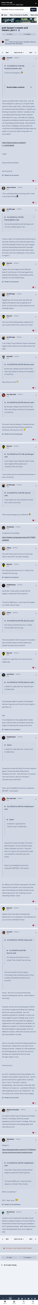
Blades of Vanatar (13, 1110)
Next (30, 52)
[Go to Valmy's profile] (3, 548)
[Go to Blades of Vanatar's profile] (3, 1110)
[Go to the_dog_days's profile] (3, 395)
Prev (7, 52)
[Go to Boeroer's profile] (3, 264)
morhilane (10, 674)
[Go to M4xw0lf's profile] (3, 357)
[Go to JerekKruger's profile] (3, 210)
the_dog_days (11, 394)
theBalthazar (11, 585)
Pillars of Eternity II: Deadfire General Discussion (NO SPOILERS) (20, 43)
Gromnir (10, 58)
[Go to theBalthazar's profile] (3, 585)
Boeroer (9, 263)
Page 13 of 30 (18, 52)
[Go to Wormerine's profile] (3, 1213)
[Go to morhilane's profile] (3, 675)
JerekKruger (11, 209)
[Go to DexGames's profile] (3, 528)
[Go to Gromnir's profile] (3, 58)
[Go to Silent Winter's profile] (3, 188)
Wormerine (11, 1212)
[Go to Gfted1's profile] (3, 42)
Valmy (9, 548)
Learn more (3, 3)
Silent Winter (11, 187)
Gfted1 (7, 40)
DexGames (10, 527)
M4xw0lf (10, 356)
